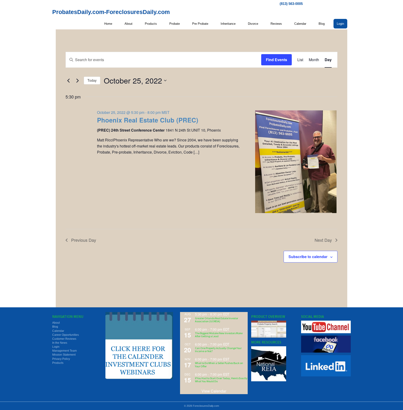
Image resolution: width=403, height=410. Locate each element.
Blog (322, 23)
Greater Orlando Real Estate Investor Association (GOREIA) (216, 319)
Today (92, 80)
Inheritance (228, 23)
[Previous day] (68, 80)
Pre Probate (200, 23)
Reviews (276, 23)
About (128, 23)
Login (340, 23)
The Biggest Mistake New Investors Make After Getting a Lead (219, 334)
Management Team (64, 350)
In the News (59, 342)
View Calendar (214, 391)
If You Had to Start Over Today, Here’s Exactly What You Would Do (221, 379)
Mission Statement (64, 354)
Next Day (323, 240)
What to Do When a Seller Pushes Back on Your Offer (219, 364)
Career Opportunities (65, 334)
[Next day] (77, 80)
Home (108, 23)
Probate (174, 23)
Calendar (300, 23)
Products (151, 23)
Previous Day (83, 240)
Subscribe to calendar (307, 256)
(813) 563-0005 (291, 4)
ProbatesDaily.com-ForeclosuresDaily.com (111, 12)
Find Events (276, 59)
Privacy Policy (61, 359)
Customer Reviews (64, 338)
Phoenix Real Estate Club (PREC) (147, 120)
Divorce (253, 23)
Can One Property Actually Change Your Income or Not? (218, 349)
